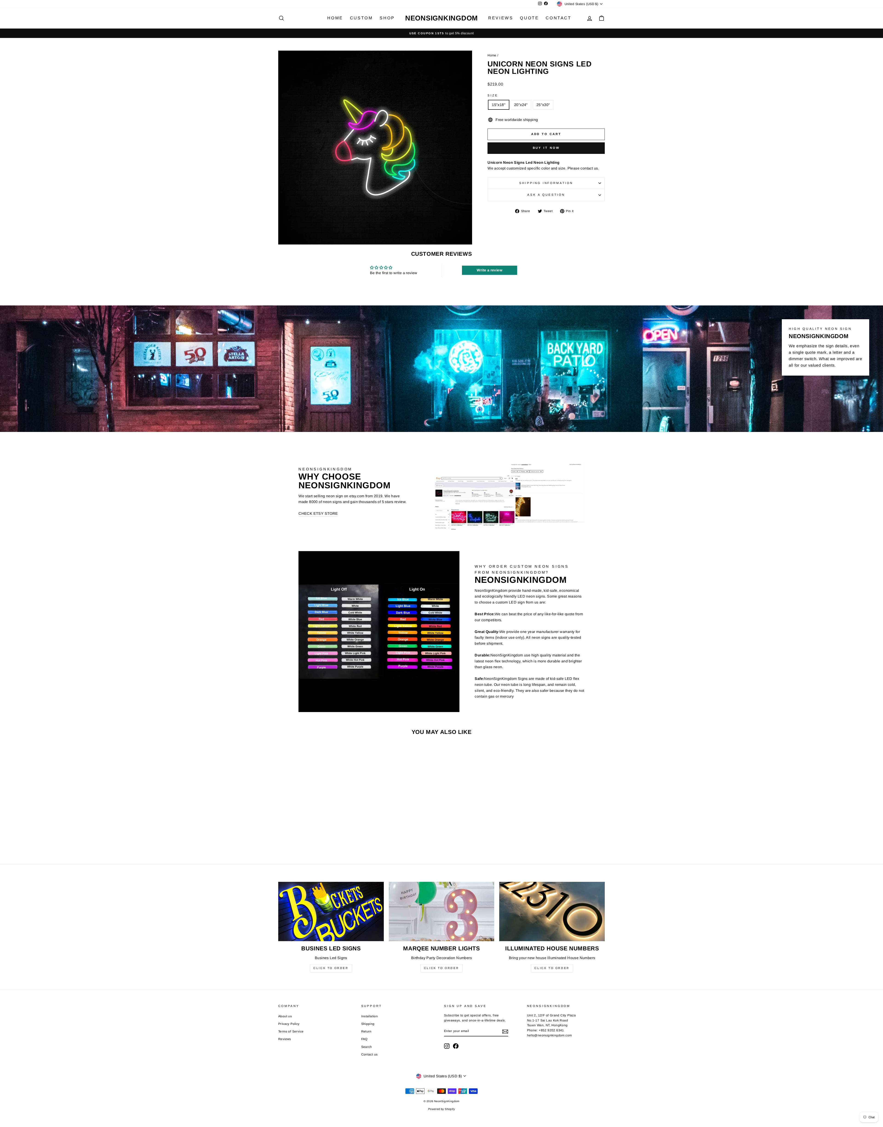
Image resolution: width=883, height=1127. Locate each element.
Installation (369, 1016)
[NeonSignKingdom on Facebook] (456, 1046)
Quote (529, 18)
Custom (361, 18)
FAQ (364, 1039)
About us (285, 1016)
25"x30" (543, 105)
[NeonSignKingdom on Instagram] (447, 1046)
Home (335, 18)
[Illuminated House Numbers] (552, 911)
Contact (558, 18)
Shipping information (546, 183)
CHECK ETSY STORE (318, 513)
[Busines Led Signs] (331, 911)
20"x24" (521, 105)
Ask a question (546, 194)
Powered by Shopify (441, 1109)
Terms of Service (291, 1031)
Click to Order (330, 968)
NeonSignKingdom (441, 18)
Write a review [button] (489, 270)
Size (492, 95)
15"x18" (498, 105)
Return (366, 1031)
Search (366, 1047)
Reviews (500, 18)
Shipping (368, 1024)
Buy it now (546, 148)
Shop (387, 18)
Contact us (369, 1054)
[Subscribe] (505, 1031)
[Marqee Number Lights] (441, 911)
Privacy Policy (289, 1024)
